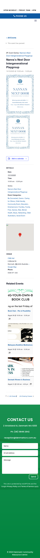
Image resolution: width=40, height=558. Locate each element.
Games (14, 210)
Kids (19, 210)
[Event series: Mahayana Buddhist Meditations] (9, 352)
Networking (22, 213)
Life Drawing (13, 396)
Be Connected (13, 198)
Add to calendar (18, 158)
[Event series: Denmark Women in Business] (30, 384)
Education (24, 204)
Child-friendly (20, 201)
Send (33, 476)
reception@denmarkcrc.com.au (20, 437)
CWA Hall (11, 258)
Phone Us (21, 16)
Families (21, 207)
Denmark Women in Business (19, 379)
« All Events (11, 37)
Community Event (14, 204)
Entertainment (13, 207)
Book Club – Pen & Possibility (19, 311)
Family (27, 207)
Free (9, 210)
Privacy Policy (12, 486)
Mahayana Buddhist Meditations (20, 345)
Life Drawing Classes (26, 396)
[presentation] (20, 298)
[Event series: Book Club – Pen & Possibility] (9, 318)
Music (15, 213)
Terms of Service (27, 486)
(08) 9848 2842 (22, 431)
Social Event (20, 215)
